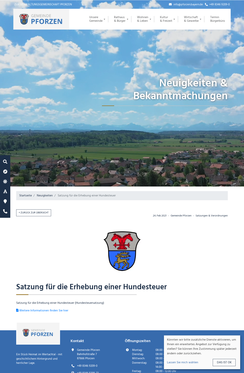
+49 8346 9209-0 (219, 4)
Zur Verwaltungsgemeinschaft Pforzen (43, 4)
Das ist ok (224, 362)
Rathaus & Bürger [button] (119, 19)
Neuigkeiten (45, 195)
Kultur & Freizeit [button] (166, 19)
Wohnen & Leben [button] (142, 19)
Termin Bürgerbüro (217, 19)
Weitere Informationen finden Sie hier (43, 310)
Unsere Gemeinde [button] (96, 19)
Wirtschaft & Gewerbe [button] (191, 19)
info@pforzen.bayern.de (188, 4)
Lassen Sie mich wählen (182, 362)
